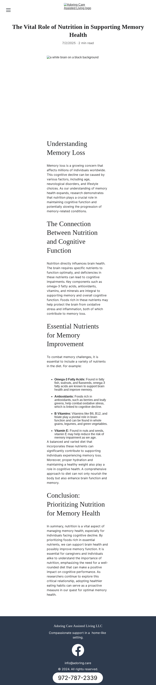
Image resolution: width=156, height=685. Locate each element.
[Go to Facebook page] (78, 650)
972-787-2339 (77, 677)
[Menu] (8, 10)
